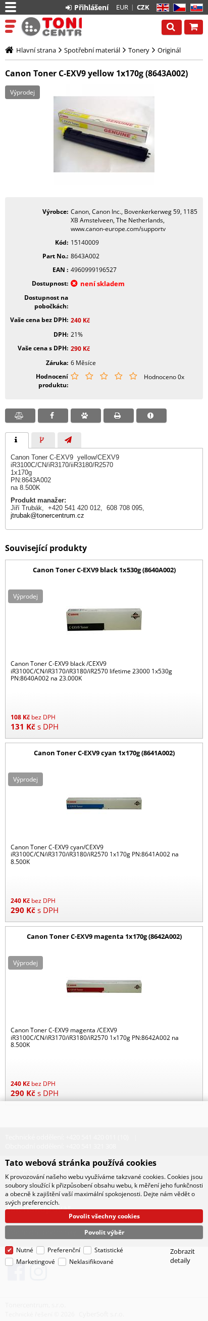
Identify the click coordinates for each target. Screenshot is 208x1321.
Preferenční (63, 1250)
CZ (177, 8)
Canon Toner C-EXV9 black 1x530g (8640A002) (104, 569)
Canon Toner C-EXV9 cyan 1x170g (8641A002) (104, 752)
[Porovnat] (20, 415)
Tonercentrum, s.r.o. (51, 26)
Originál (169, 50)
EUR (122, 7)
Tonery (138, 50)
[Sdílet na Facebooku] (53, 415)
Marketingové (35, 1261)
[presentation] (17, 440)
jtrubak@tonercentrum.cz (47, 515)
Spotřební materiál (92, 50)
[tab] (17, 440)
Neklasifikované (91, 1261)
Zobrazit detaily (182, 1256)
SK (194, 8)
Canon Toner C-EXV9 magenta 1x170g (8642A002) (104, 936)
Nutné (24, 1250)
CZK (143, 7)
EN (161, 8)
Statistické (108, 1250)
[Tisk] (118, 415)
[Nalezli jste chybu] (151, 415)
